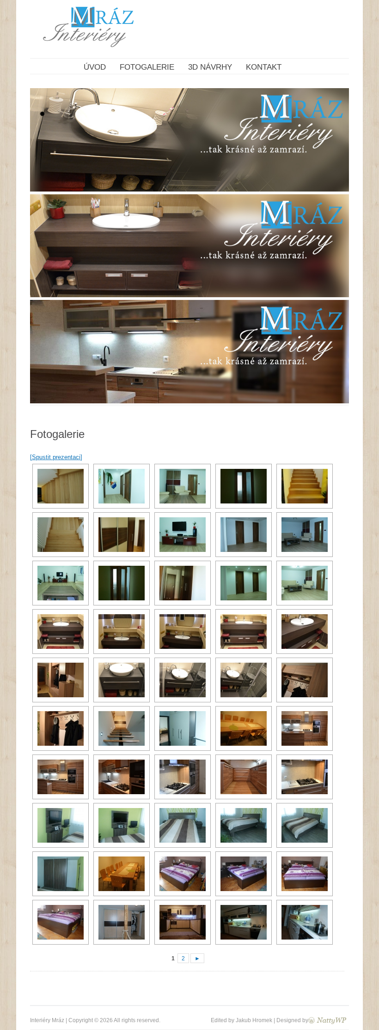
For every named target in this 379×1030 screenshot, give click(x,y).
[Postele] (181, 873)
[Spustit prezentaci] (56, 457)
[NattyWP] (327, 1020)
